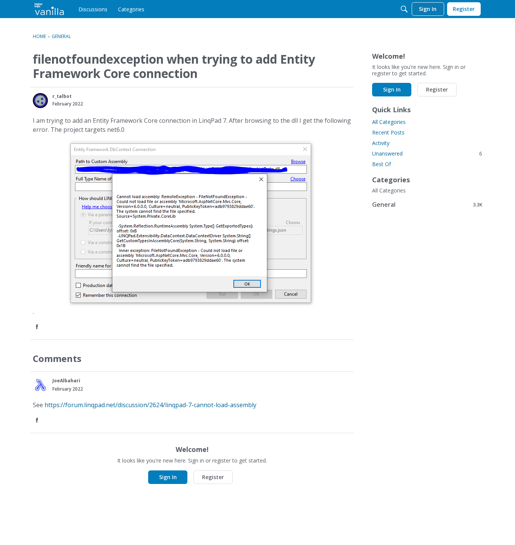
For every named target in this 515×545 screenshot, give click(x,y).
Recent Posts (388, 132)
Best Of (381, 164)
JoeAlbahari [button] (66, 380)
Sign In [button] (168, 477)
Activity (380, 143)
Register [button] (213, 477)
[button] (40, 100)
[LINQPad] (49, 9)
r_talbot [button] (62, 96)
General (427, 204)
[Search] (404, 9)
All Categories (389, 121)
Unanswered (427, 153)
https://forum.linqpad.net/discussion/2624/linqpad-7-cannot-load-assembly (150, 405)
